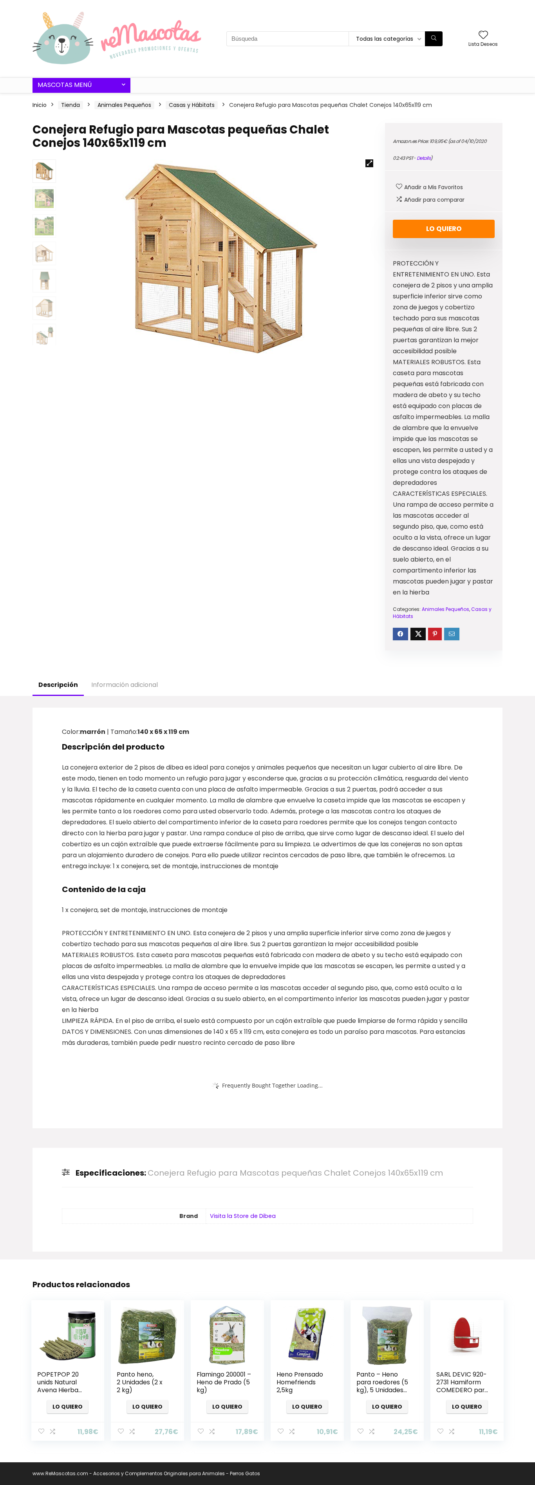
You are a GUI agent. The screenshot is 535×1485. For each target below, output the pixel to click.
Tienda (70, 105)
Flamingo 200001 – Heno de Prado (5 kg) (224, 1382)
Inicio (40, 105)
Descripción (58, 684)
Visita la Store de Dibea (243, 1216)
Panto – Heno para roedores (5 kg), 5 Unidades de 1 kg (382, 1386)
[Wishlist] (483, 35)
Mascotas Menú (65, 84)
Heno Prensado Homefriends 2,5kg (300, 1382)
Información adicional (124, 684)
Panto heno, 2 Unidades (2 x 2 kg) (140, 1382)
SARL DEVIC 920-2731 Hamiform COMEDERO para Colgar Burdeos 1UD (462, 1390)
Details (424, 158)
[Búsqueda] (434, 38)
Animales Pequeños (124, 105)
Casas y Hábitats (192, 105)
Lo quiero (444, 228)
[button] (369, 163)
